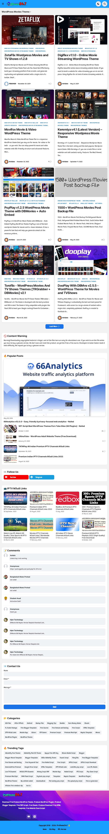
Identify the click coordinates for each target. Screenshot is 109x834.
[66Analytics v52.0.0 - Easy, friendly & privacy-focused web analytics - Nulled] (54, 387)
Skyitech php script (43, 776)
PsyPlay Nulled (11, 200)
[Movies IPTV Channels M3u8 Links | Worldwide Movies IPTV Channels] (41, 524)
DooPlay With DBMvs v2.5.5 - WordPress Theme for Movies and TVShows (78, 289)
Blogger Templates (31, 758)
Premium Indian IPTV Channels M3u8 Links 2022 (41, 456)
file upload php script (75, 781)
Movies (8, 279)
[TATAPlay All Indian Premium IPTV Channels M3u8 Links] (10, 449)
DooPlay (62, 279)
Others (99, 203)
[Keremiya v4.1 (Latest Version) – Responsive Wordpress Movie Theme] (81, 104)
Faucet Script (64, 758)
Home (45, 829)
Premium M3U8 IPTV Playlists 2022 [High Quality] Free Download (93, 535)
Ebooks (87, 723)
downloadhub (89, 200)
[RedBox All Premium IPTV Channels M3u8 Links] (67, 498)
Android (29, 723)
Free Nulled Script (48, 762)
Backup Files (40, 723)
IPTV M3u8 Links (10, 732)
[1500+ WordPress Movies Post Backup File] (81, 182)
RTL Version (62, 829)
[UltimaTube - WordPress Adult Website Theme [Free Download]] (10, 439)
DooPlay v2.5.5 (74, 279)
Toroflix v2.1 (43, 279)
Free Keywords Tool (31, 762)
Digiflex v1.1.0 (91, 48)
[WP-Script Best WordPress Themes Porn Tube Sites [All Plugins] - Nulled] (10, 428)
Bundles (62, 723)
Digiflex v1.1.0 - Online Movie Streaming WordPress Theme (78, 57)
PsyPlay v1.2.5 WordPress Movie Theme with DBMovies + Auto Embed (27, 211)
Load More (53, 326)
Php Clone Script (92, 772)
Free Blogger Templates (29, 728)
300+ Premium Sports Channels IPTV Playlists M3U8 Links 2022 (91, 509)
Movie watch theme (80, 123)
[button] (4, 4)
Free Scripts (76, 728)
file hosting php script (56, 781)
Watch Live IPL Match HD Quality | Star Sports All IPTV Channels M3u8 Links (15, 535)
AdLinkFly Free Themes (12, 753)
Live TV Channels (10, 772)
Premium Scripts (55, 732)
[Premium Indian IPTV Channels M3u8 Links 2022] (10, 459)
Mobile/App (24, 732)
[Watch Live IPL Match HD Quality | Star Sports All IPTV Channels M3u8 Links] (15, 524)
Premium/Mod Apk (70, 732)
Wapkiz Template (86, 732)
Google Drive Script (31, 767)
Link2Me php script (77, 767)
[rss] (34, 816)
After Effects (18, 723)
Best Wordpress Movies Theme (71, 48)
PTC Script (80, 772)
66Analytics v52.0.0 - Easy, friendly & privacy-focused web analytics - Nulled (39, 421)
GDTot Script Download (88, 762)
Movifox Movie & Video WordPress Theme (20, 131)
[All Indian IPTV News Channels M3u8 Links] (67, 524)
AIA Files (8, 723)
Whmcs (98, 732)
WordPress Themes (79, 125)
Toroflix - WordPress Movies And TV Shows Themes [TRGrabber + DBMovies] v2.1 (27, 289)
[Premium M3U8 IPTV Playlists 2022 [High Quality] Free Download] (93, 524)
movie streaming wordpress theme (19, 48)
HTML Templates (88, 728)
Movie (85, 279)
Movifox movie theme (13, 123)
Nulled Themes (87, 203)
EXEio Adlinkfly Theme (48, 758)
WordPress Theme (35, 281)
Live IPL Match (92, 767)
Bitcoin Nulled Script (69, 753)
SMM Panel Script (27, 776)
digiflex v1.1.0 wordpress (69, 51)
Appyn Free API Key (51, 753)
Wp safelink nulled (27, 781)
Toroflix (31, 279)
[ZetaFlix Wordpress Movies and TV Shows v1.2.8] (28, 29)
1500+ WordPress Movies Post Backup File (79, 209)
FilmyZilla (74, 203)
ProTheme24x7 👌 (63, 825)
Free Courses (44, 728)
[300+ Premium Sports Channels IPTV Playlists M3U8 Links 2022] (93, 498)
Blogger (81, 753)
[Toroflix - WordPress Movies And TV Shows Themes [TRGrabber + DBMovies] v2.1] (28, 260)
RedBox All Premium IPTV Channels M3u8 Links (66, 508)
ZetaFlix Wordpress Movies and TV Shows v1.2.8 (26, 57)
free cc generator (92, 781)
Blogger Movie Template (13, 758)
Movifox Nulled (31, 123)
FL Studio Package (11, 728)
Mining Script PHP (43, 772)
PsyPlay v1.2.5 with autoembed (32, 200)
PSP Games (43, 732)
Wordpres (40, 48)
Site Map (52, 829)
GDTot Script (73, 762)
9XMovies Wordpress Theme (70, 200)
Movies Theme (19, 279)
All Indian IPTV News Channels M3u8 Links (65, 534)
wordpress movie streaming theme (19, 51)
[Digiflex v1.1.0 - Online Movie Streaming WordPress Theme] (81, 29)
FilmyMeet (63, 203)
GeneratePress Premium (13, 767)
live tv (28, 785)
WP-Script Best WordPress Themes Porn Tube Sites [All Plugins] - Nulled (52, 426)
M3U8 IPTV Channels (26, 772)
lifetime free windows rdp (14, 785)
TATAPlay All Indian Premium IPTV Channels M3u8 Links (44, 446)
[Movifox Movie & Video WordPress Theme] (28, 104)
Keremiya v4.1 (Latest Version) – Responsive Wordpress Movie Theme (80, 133)
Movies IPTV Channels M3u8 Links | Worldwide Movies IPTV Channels (39, 535)
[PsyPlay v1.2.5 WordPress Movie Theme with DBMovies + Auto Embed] (28, 182)
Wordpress (95, 279)
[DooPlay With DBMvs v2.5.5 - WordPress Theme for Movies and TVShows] (81, 260)
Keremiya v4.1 (64, 123)
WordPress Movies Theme (15, 203)
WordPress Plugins (11, 737)
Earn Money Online (74, 723)
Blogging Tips (51, 723)
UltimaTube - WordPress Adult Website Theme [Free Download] (47, 436)
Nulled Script (68, 772)
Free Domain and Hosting (60, 728)
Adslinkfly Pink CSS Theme (32, 753)
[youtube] (28, 816)
